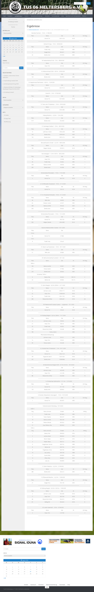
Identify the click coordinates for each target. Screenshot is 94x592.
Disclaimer (41, 584)
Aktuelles (47, 16)
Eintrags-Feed (7, 118)
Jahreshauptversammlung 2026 (11, 84)
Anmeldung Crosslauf (9, 92)
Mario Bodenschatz (34, 29)
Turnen (26, 16)
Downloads (62, 584)
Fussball (10, 16)
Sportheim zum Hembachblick (73, 16)
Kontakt (26, 584)
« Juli (4, 56)
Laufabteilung (18, 16)
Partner (84, 16)
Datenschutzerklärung (51, 584)
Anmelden (6, 115)
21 (16, 49)
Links (62, 16)
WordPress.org (7, 121)
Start (4, 16)
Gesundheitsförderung (36, 16)
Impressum (33, 584)
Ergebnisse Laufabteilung (34, 20)
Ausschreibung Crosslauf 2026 (11, 80)
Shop (68, 584)
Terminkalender (55, 16)
